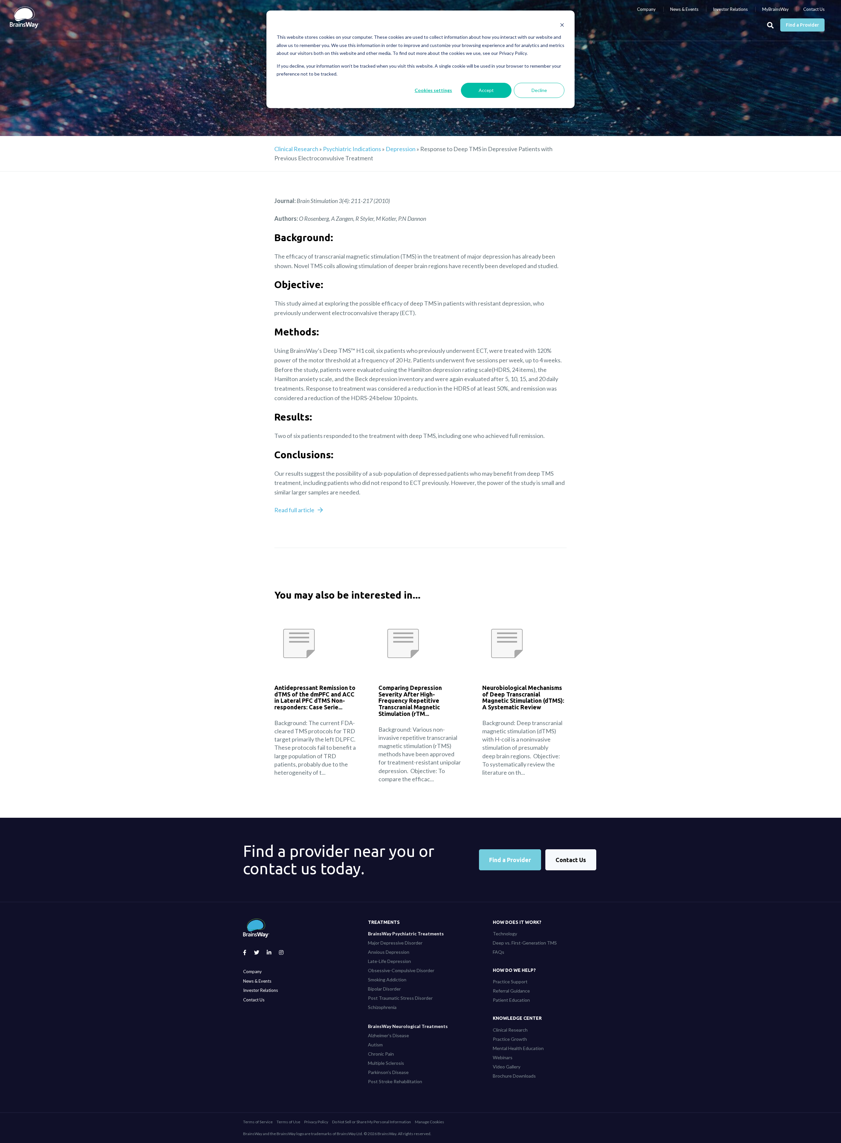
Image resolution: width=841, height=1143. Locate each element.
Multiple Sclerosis (386, 1063)
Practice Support (510, 981)
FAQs (498, 952)
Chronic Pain (381, 1054)
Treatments (384, 922)
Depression (401, 148)
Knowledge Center (517, 1018)
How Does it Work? (517, 922)
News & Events (684, 9)
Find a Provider (802, 25)
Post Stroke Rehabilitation (395, 1081)
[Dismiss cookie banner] (562, 25)
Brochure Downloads (514, 1076)
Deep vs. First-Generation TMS (525, 943)
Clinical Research (296, 148)
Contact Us (814, 9)
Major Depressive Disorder (395, 943)
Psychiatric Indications (352, 148)
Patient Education (511, 1000)
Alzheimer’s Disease (388, 1035)
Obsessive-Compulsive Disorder (401, 970)
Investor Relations (730, 9)
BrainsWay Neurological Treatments (408, 1026)
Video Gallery (506, 1066)
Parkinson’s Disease (388, 1072)
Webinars (502, 1057)
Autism (375, 1044)
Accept (486, 90)
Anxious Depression (388, 952)
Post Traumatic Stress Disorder (400, 998)
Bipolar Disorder (384, 989)
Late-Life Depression (389, 961)
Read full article (294, 510)
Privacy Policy (316, 1121)
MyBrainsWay (775, 9)
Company (646, 9)
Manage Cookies (429, 1121)
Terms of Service (258, 1121)
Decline (539, 90)
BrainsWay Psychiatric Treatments (406, 933)
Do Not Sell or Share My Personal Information (371, 1121)
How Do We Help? (514, 970)
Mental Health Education (518, 1048)
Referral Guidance (511, 991)
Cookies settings (433, 90)
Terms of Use (288, 1121)
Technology (505, 933)
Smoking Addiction (387, 979)
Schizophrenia (382, 1007)
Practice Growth (510, 1039)
